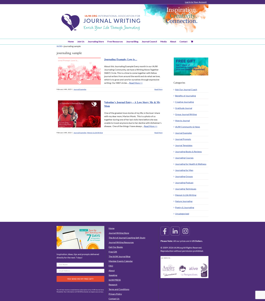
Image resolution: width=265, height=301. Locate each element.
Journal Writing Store (119, 233)
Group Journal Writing (186, 114)
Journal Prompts (183, 139)
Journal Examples (80, 89)
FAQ (111, 265)
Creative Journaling (184, 102)
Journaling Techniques (185, 188)
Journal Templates (183, 145)
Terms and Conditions (119, 289)
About (112, 270)
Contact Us (114, 298)
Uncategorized (182, 213)
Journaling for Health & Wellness (190, 164)
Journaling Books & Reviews (188, 151)
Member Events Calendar (121, 261)
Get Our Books (116, 247)
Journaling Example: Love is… (120, 59)
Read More (158, 89)
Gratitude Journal (183, 108)
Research (113, 284)
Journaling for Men (184, 170)
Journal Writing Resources (121, 242)
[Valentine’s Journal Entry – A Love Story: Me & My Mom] (79, 113)
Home (111, 228)
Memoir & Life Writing (95, 133)
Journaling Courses (184, 157)
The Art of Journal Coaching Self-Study (127, 237)
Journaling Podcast (184, 182)
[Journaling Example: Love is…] (79, 71)
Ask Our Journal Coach (186, 89)
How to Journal (182, 120)
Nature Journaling (183, 201)
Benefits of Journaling (185, 95)
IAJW (59, 46)
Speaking (113, 275)
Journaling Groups (184, 176)
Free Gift (113, 251)
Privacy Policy (115, 294)
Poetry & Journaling (184, 207)
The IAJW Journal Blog (119, 256)
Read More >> (136, 83)
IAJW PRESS (115, 280)
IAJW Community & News (187, 126)
